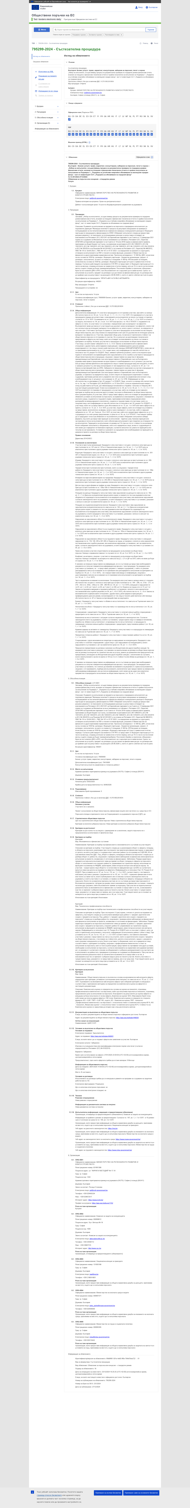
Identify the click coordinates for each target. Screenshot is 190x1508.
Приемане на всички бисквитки (108, 1493)
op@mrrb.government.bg (93, 93)
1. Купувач (39, 106)
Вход (140, 7)
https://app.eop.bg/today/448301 (127, 1018)
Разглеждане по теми (112, 35)
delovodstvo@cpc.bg (97, 1239)
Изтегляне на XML (45, 72)
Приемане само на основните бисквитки (141, 1493)
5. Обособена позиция (44, 118)
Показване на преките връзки (47, 77)
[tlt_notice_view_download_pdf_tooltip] (69, 134)
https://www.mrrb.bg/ (95, 1200)
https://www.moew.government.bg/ (128, 1139)
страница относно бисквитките (49, 1495)
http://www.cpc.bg (94, 1248)
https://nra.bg (112, 1128)
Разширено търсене (79, 35)
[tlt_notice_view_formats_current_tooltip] (152, 157)
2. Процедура (40, 112)
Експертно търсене (95, 35)
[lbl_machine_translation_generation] (89, 142)
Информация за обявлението (47, 129)
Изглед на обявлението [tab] (41, 56)
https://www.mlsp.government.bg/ (120, 1150)
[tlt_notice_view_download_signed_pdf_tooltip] (69, 119)
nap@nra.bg (94, 1274)
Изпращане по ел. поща (48, 91)
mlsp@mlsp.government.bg (99, 1337)
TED (33, 43)
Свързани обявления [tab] (40, 62)
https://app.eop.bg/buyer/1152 (102, 1203)
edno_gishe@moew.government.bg (102, 1306)
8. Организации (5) (42, 123)
